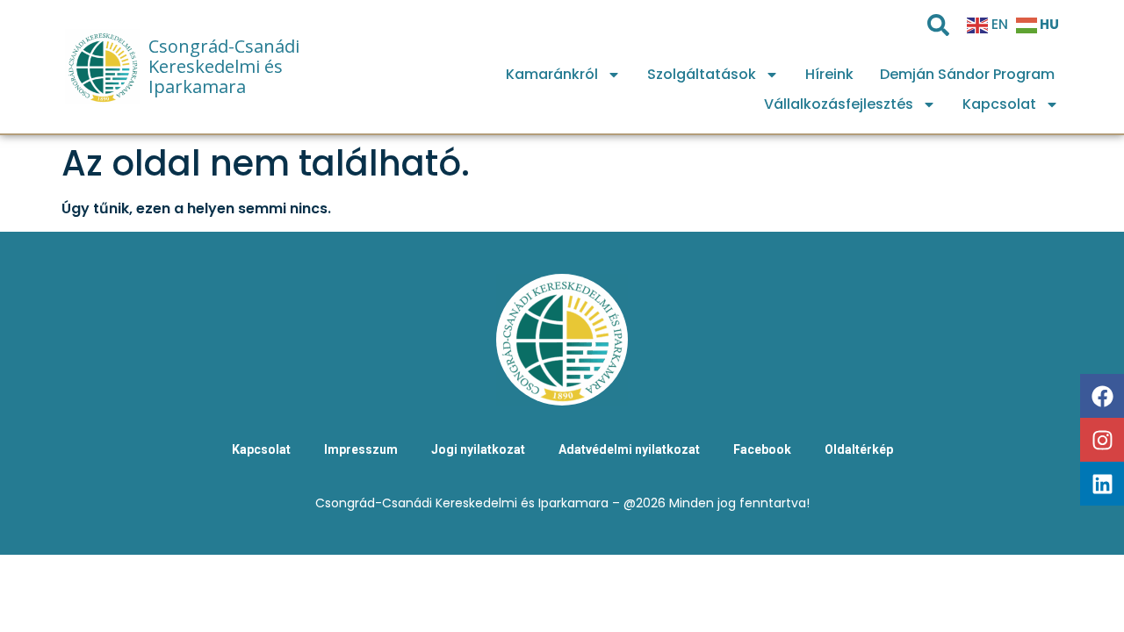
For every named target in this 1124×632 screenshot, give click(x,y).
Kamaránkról (552, 74)
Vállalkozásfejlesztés (838, 104)
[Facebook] (1102, 396)
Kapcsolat (999, 104)
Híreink (829, 74)
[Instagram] (1102, 440)
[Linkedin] (1102, 484)
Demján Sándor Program (967, 74)
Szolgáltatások (701, 74)
